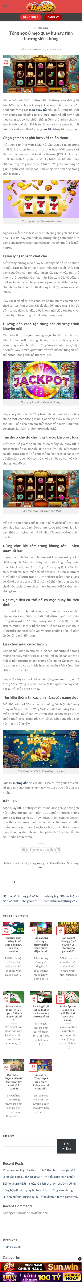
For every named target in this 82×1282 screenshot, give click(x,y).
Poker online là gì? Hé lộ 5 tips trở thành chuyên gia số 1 (14, 1013)
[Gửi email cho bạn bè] (44, 850)
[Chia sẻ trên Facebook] (30, 850)
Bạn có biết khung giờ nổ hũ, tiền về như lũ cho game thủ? (68, 944)
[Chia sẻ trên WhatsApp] (24, 850)
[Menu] (5, 6)
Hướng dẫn (41, 28)
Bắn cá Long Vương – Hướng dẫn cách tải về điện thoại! (41, 944)
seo (58, 49)
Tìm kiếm (8, 1135)
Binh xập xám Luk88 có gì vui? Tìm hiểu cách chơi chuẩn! (68, 1013)
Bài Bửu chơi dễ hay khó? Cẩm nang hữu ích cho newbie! (13, 944)
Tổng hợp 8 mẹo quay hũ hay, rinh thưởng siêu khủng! (38, 1190)
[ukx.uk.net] (41, 6)
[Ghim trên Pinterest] (51, 850)
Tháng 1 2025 (12, 1246)
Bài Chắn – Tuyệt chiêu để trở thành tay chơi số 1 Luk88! (14, 1082)
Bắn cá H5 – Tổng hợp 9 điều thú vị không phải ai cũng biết (41, 1082)
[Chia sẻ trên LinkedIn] (58, 850)
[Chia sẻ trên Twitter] (37, 850)
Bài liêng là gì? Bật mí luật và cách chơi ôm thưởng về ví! (41, 1011)
